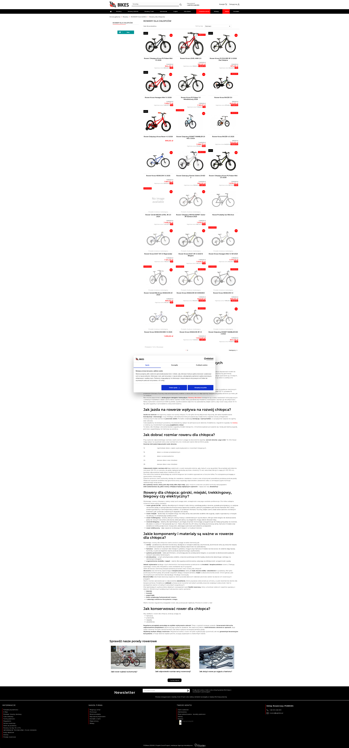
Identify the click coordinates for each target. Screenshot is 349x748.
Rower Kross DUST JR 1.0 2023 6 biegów (191, 255)
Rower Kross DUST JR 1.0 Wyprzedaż (158, 254)
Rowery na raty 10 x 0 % (12, 728)
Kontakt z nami (95, 719)
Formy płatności (9, 719)
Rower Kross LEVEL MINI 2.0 (190, 58)
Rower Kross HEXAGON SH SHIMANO (191, 293)
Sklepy (92, 723)
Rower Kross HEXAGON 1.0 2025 (158, 176)
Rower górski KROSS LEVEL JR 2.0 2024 (158, 215)
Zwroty (5, 735)
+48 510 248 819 (275, 710)
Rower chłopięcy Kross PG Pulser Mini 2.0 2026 (223, 176)
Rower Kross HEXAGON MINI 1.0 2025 (158, 332)
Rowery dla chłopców (123, 23)
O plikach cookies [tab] (201, 365)
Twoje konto (184, 705)
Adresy (180, 716)
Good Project (165, 745)
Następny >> (233, 350)
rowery (235, 423)
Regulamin (7, 721)
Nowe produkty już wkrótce (223, 215)
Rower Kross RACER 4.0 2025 (223, 136)
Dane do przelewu (9, 725)
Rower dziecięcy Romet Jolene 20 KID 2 (190, 176)
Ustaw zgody (173, 387)
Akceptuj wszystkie (200, 387)
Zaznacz (218, 26)
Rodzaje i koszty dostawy (12, 714)
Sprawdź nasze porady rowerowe (133, 641)
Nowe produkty (95, 714)
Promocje (93, 712)
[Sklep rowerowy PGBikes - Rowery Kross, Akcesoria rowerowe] (119, 4)
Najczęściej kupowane (98, 716)
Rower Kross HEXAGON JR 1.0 (191, 332)
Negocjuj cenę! (95, 710)
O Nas (5, 712)
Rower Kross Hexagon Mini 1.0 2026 (158, 97)
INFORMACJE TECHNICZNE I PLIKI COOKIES (20, 730)
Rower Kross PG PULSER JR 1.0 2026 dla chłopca (223, 59)
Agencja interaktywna (185, 745)
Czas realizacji (8, 716)
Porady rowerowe (9, 737)
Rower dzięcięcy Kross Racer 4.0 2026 (158, 136)
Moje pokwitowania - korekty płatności (192, 714)
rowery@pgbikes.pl (276, 713)
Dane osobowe (183, 710)
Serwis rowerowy (9, 723)
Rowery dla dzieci (195, 397)
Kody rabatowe (8, 732)
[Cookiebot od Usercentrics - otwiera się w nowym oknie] (205, 359)
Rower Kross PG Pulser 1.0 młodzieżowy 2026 (190, 98)
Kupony (180, 719)
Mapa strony (94, 721)
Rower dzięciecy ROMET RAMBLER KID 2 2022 (223, 333)
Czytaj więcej (174, 680)
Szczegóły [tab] (174, 365)
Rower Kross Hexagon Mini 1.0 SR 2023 (223, 254)
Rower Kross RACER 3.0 (223, 97)
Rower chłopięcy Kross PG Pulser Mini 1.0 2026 (158, 59)
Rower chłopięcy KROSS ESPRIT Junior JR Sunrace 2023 (190, 215)
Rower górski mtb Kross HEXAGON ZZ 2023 (158, 294)
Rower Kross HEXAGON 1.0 (223, 293)
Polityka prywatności (10, 710)
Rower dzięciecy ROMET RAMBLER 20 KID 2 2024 (190, 137)
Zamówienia (182, 712)
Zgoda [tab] (147, 365)
